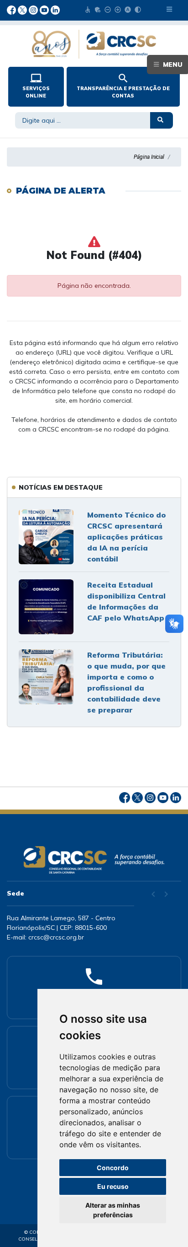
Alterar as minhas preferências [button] (112, 1210)
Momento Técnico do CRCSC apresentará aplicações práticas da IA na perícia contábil (126, 536)
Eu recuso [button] (113, 1186)
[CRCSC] (94, 44)
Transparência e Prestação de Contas (123, 85)
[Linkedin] (55, 9)
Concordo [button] (113, 1167)
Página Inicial (149, 157)
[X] (23, 9)
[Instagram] (34, 9)
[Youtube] (45, 9)
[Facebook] (12, 9)
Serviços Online (36, 85)
